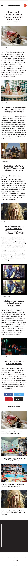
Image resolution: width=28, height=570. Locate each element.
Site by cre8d (14, 565)
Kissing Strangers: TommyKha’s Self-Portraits (14, 362)
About (3, 557)
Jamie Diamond (13, 177)
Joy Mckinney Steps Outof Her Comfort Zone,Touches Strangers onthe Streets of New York (14, 229)
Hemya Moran (17, 118)
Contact (15, 557)
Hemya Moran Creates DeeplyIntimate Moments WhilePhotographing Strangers (14, 109)
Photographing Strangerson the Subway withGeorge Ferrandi (14, 303)
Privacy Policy (23, 557)
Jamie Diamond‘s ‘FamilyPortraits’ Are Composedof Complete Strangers (14, 168)
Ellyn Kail (11, 22)
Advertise (9, 557)
